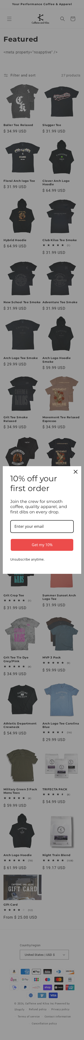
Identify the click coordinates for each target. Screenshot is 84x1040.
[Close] (75, 471)
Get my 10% (42, 544)
